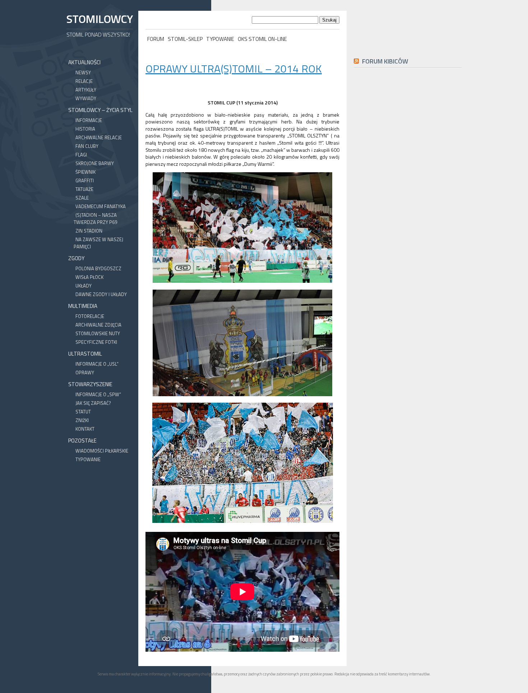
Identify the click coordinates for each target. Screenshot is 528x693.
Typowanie (220, 39)
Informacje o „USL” (97, 363)
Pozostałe (82, 440)
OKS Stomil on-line (262, 39)
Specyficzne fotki (96, 342)
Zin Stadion (88, 230)
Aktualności (84, 62)
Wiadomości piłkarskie (101, 450)
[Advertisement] (408, 235)
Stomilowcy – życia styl (100, 110)
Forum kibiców (385, 61)
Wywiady (85, 98)
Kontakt (84, 428)
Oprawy (84, 372)
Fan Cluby (86, 146)
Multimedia (82, 306)
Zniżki (82, 420)
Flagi (81, 154)
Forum (155, 39)
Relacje (84, 81)
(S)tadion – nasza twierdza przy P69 (95, 218)
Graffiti (84, 180)
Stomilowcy (99, 19)
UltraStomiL (85, 354)
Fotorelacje (89, 316)
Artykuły (85, 89)
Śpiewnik (85, 171)
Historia (85, 128)
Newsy (83, 72)
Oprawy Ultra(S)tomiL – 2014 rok (233, 68)
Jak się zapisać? (93, 403)
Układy (83, 285)
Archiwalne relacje (98, 137)
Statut (83, 411)
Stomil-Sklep (185, 39)
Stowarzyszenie (90, 384)
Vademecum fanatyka (100, 206)
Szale (82, 197)
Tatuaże (84, 189)
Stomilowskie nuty (97, 333)
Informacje (88, 120)
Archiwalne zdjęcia (98, 324)
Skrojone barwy (94, 163)
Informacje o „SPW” (98, 394)
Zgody (76, 258)
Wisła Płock (89, 277)
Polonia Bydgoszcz (98, 268)
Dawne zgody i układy (101, 294)
